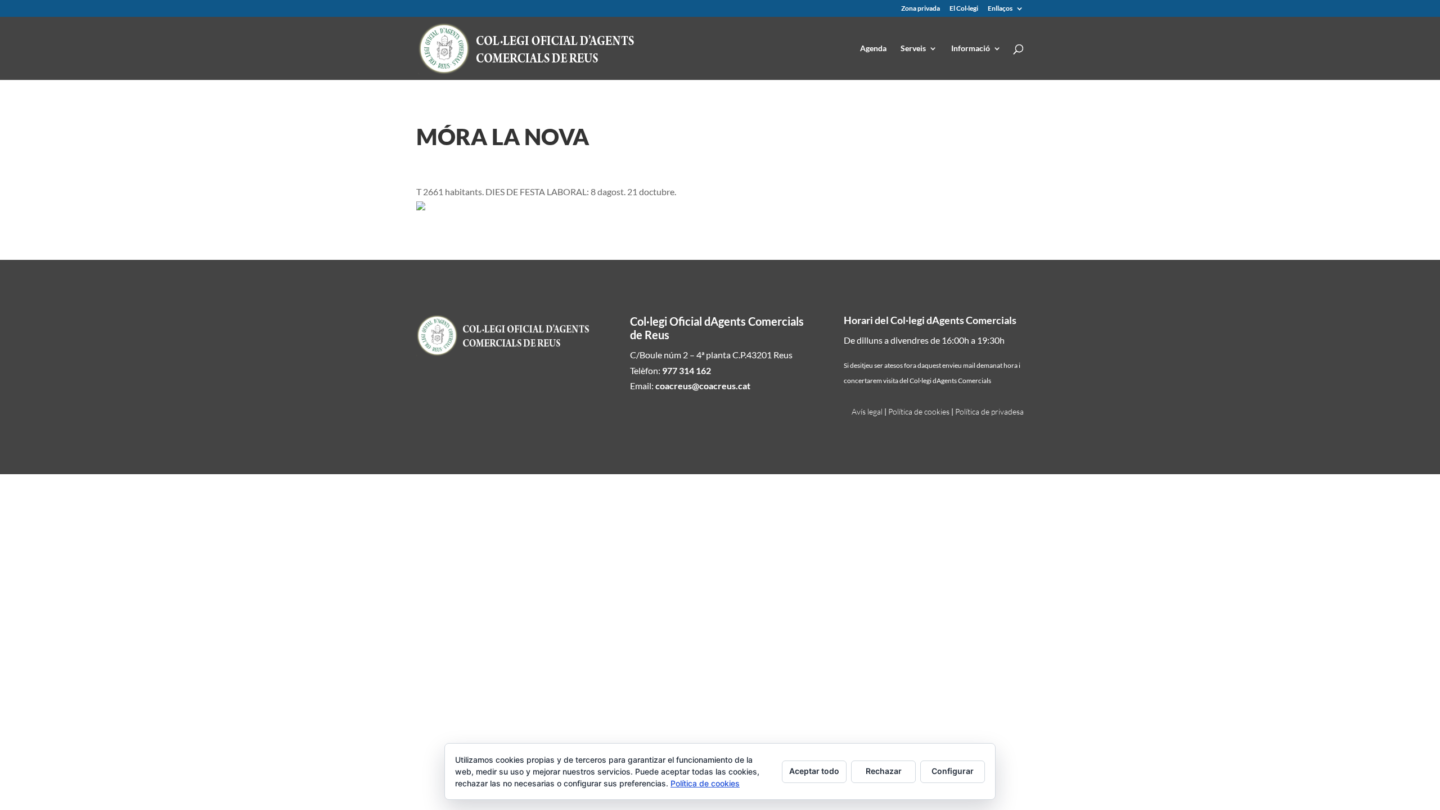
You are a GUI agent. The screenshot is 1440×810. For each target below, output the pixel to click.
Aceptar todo (814, 771)
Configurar (953, 771)
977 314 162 (686, 370)
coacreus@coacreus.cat (702, 385)
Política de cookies (919, 411)
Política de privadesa (989, 411)
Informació (970, 48)
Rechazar (884, 771)
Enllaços (1000, 8)
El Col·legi (964, 8)
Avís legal (867, 411)
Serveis (913, 48)
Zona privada (920, 8)
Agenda (873, 48)
